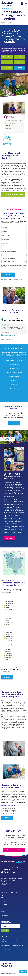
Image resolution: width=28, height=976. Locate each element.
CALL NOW (23, 971)
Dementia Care (7, 56)
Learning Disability (14, 376)
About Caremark (5, 950)
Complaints (4, 915)
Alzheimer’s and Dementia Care (14, 360)
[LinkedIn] (8, 872)
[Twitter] (5, 872)
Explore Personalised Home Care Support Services (12, 940)
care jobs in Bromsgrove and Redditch (13, 802)
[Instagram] (2, 872)
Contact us (7, 817)
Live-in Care (19, 56)
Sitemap (3, 911)
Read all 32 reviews (14, 338)
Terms (17, 279)
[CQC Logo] (9, 118)
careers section (6, 222)
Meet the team (9, 538)
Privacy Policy (19, 266)
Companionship (14, 368)
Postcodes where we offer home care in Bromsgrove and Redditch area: (11, 669)
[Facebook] (11, 872)
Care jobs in (14, 849)
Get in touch (14, 423)
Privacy (20, 279)
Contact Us (19, 67)
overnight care (14, 184)
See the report (9, 131)
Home (3, 22)
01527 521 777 (8, 8)
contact (3, 796)
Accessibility (4, 904)
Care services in (13, 194)
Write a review (4, 338)
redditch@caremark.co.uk (9, 892)
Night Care (14, 384)
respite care (15, 185)
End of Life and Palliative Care (14, 372)
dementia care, (6, 182)
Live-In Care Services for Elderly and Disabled (13, 945)
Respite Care (20, 62)
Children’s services (14, 364)
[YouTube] (14, 872)
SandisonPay (12, 973)
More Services (7, 67)
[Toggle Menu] (26, 4)
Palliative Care (7, 62)
